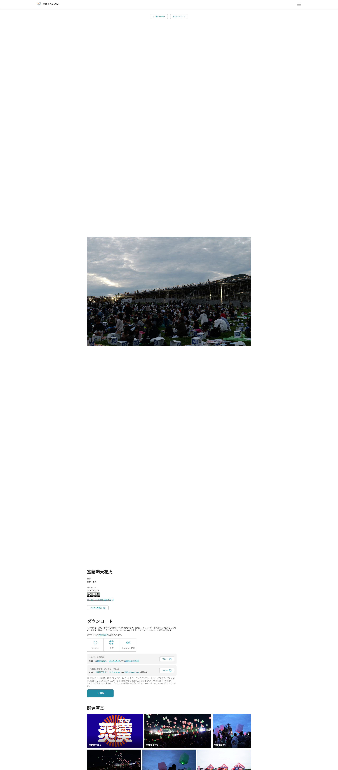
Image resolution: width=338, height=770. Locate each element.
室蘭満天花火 (101, 661)
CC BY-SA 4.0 (114, 661)
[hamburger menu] (299, 4)
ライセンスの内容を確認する (99, 600)
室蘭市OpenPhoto (131, 661)
